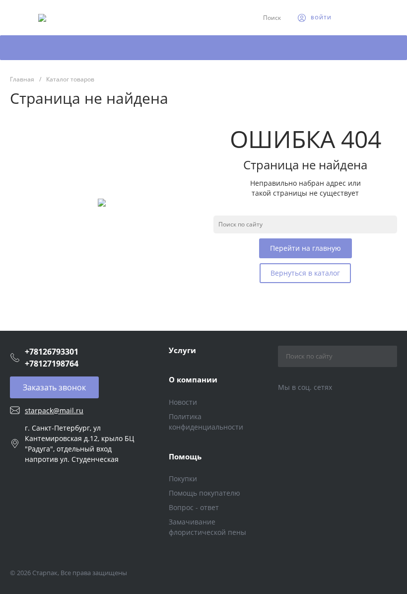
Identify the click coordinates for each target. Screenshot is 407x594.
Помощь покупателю (204, 493)
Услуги (182, 350)
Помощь (185, 456)
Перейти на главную (305, 248)
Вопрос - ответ (194, 507)
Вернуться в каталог (305, 273)
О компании (193, 379)
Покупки (183, 478)
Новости (183, 402)
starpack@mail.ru (54, 410)
